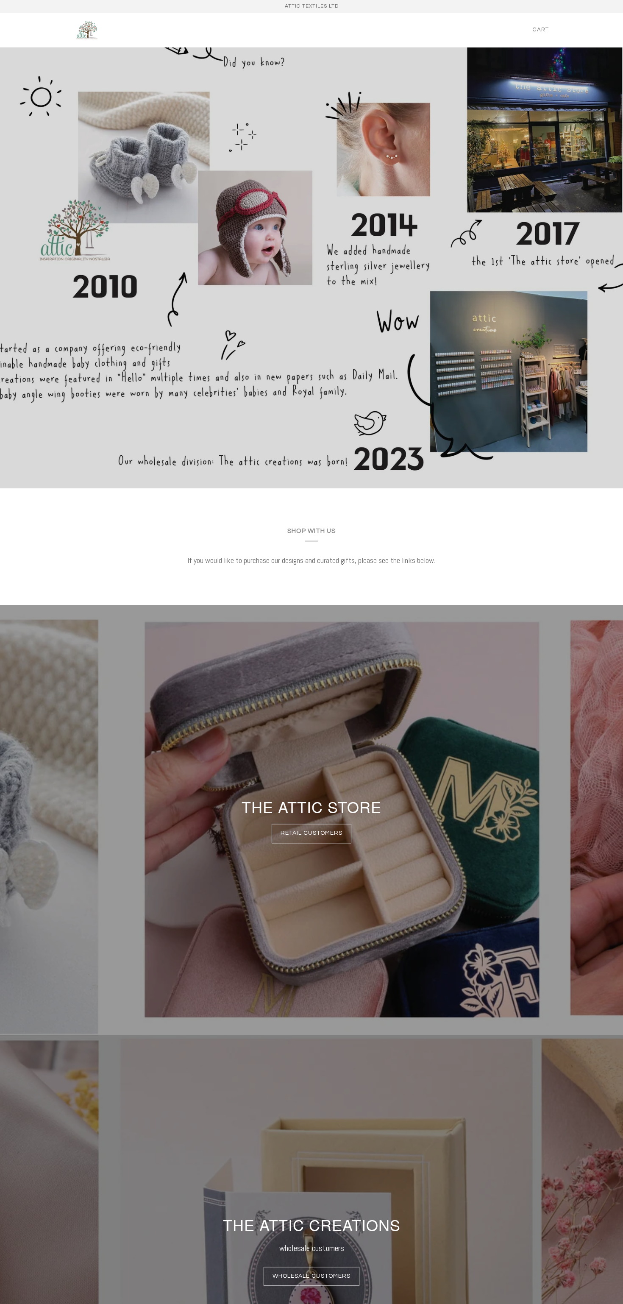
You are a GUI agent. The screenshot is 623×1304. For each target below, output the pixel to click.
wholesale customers (311, 1276)
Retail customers (311, 833)
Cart (541, 30)
